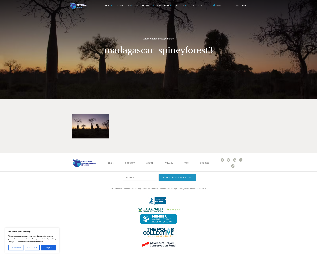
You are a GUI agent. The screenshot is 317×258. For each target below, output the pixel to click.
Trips (108, 5)
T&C (187, 163)
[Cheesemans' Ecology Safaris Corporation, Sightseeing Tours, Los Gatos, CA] (157, 201)
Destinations (123, 5)
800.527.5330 (240, 5)
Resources (163, 5)
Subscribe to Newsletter (177, 177)
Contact (130, 163)
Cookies (204, 163)
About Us (179, 5)
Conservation (144, 5)
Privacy (169, 163)
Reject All (32, 248)
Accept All (48, 248)
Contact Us (196, 5)
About (149, 163)
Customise (16, 248)
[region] (32, 240)
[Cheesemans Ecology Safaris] (78, 5)
